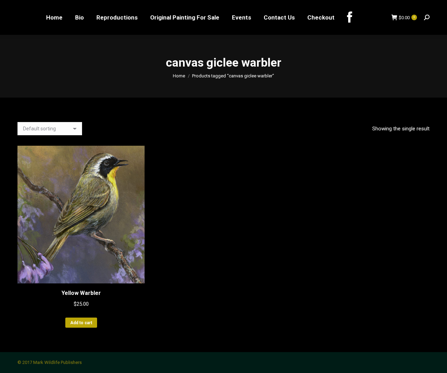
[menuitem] (54, 17)
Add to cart (81, 322)
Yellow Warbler (81, 293)
